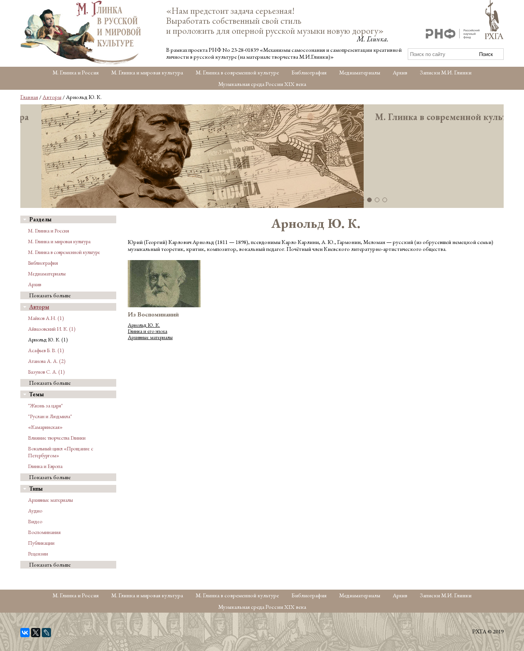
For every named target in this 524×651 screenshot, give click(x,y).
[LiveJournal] (46, 632)
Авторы (52, 97)
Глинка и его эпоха (147, 331)
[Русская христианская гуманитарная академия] (494, 20)
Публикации (41, 542)
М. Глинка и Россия (76, 72)
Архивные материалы (50, 499)
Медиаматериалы (359, 72)
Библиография (309, 72)
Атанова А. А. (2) (47, 361)
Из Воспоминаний (153, 314)
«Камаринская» (45, 427)
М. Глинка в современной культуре (237, 72)
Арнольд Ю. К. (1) (48, 339)
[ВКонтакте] (25, 632)
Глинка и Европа (45, 466)
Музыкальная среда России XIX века (262, 83)
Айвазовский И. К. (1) (52, 328)
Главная (29, 97)
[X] (35, 632)
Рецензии (38, 553)
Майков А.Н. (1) (46, 318)
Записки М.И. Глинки (445, 72)
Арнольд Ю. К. (144, 325)
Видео (35, 521)
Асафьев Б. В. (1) (46, 350)
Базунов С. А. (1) (46, 371)
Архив (400, 72)
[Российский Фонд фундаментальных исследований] (453, 35)
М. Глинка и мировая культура (147, 72)
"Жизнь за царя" (45, 405)
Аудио (35, 510)
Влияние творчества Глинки (57, 437)
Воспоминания (44, 532)
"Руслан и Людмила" (50, 416)
